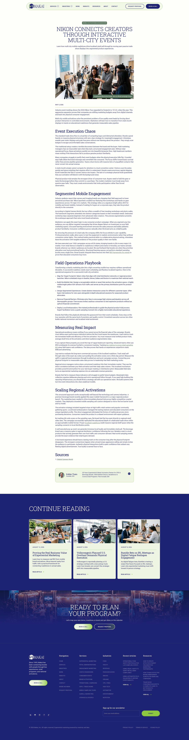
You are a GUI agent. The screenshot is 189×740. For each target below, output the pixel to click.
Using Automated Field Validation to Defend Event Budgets (131, 678)
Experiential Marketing (87, 661)
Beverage (106, 668)
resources (96, 6)
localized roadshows (92, 423)
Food (104, 661)
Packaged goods (109, 672)
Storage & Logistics (86, 697)
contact (114, 6)
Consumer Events (85, 675)
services (62, 665)
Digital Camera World (65, 459)
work (78, 6)
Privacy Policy (128, 727)
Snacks (105, 675)
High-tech (106, 686)
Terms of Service (142, 727)
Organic (106, 679)
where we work (64, 686)
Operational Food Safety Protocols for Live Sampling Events (131, 663)
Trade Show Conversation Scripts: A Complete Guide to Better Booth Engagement (151, 686)
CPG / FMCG (107, 683)
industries (63, 668)
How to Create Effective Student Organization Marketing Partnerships (149, 665)
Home (61, 661)
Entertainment (108, 694)
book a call (153, 6)
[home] (36, 6)
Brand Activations (85, 679)
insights (86, 6)
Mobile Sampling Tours (87, 690)
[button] (54, 6)
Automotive (107, 690)
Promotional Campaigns (88, 683)
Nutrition (106, 697)
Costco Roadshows (86, 672)
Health (105, 665)
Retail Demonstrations (87, 665)
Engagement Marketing (87, 668)
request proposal (135, 6)
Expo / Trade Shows (86, 686)
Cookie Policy (155, 727)
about (106, 6)
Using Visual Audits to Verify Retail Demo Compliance (131, 670)
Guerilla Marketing (86, 694)
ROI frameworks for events (120, 252)
